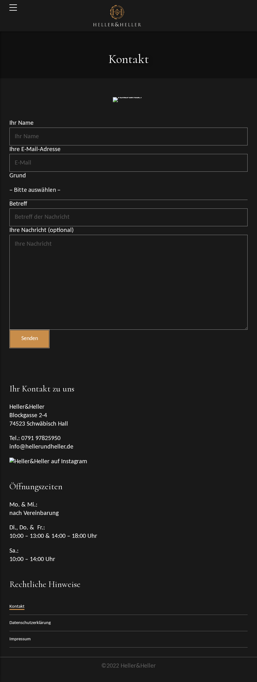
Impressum (20, 639)
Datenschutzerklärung (30, 623)
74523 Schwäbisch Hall (39, 424)
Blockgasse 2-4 (28, 415)
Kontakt (16, 606)
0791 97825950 (40, 438)
